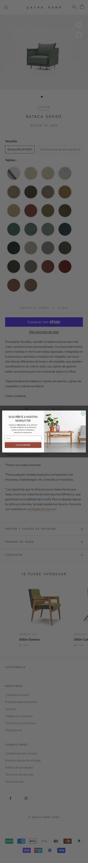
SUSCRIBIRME (23, 445)
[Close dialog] (83, 413)
